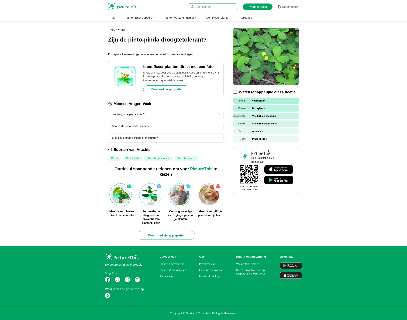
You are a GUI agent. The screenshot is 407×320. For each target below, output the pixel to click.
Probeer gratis (258, 6)
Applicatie (246, 17)
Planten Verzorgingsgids (173, 270)
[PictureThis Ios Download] (278, 169)
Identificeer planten (218, 17)
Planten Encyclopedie (172, 264)
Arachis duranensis (158, 158)
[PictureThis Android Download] (278, 180)
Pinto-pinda (132, 158)
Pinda (114, 158)
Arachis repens (186, 158)
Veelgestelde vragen (247, 264)
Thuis (111, 17)
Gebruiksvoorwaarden (211, 270)
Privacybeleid (207, 264)
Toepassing (166, 276)
